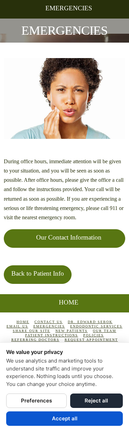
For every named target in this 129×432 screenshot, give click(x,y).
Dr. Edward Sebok (90, 322)
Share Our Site (31, 331)
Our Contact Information (68, 237)
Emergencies (68, 8)
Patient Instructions (51, 335)
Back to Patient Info (37, 273)
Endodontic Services (96, 326)
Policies (93, 335)
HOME (68, 302)
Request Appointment (91, 340)
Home (23, 322)
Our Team (104, 331)
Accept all (64, 418)
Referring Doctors (35, 340)
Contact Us (48, 322)
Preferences (36, 400)
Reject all (96, 400)
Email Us (17, 326)
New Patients (71, 331)
